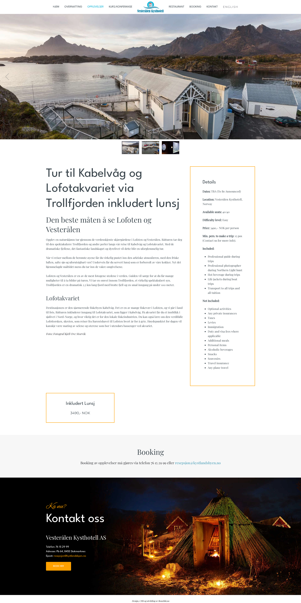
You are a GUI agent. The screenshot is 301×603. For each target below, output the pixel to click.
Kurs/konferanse (120, 7)
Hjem (56, 7)
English (230, 7)
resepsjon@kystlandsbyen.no (198, 462)
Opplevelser (95, 7)
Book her (58, 566)
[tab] (130, 147)
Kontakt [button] (212, 7)
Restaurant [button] (176, 7)
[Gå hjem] (150, 7)
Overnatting (73, 7)
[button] (7, 76)
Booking (195, 7)
